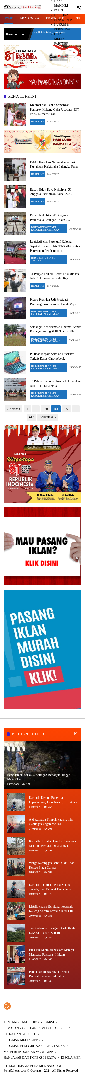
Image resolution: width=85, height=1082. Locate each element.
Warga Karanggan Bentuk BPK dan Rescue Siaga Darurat (51, 865)
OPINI (58, 34)
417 (31, 417)
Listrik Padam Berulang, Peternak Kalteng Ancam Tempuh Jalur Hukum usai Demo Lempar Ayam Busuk (53, 909)
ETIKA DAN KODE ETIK (21, 1034)
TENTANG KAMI (16, 1022)
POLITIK (60, 10)
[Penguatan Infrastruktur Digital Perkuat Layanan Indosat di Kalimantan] (16, 976)
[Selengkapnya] (76, 733)
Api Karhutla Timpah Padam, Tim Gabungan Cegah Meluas (51, 822)
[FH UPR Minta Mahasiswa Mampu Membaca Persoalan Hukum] (16, 954)
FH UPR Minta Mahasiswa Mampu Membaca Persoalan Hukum (51, 952)
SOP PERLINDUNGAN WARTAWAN (28, 1051)
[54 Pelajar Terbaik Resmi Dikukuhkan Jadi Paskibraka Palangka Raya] (15, 280)
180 (45, 409)
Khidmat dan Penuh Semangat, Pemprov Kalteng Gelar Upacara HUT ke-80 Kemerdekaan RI (54, 109)
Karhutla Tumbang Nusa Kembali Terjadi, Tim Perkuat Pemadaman (50, 887)
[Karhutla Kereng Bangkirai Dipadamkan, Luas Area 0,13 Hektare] (16, 802)
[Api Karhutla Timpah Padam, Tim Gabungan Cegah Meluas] (16, 824)
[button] (78, 7)
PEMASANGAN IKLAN (20, 1028)
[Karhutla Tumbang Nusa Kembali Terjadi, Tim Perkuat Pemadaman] (16, 889)
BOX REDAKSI (43, 1022)
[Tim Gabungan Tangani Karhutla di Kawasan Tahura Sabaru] (16, 933)
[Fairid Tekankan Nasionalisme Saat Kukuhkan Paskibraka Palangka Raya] (15, 169)
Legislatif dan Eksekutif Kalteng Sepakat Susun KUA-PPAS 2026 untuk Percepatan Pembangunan (55, 246)
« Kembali (13, 409)
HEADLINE (37, 121)
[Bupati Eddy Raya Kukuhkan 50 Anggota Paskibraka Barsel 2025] (15, 196)
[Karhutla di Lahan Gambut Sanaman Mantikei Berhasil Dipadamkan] (16, 846)
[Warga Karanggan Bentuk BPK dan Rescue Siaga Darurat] (16, 867)
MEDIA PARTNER (54, 1028)
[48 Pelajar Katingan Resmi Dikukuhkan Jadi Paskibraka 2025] (15, 389)
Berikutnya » (47, 417)
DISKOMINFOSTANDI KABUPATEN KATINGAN (45, 228)
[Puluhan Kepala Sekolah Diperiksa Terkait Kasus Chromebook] (15, 362)
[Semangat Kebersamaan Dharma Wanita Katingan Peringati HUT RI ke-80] (15, 335)
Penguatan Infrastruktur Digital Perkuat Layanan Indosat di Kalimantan (49, 974)
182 (66, 409)
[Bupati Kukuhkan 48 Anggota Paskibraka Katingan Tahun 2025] (15, 223)
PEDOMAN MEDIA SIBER (22, 1040)
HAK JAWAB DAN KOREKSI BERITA (30, 1057)
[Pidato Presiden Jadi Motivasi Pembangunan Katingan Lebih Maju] (15, 308)
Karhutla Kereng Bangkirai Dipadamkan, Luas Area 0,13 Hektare (53, 800)
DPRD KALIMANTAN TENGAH (43, 259)
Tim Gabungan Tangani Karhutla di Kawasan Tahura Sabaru (52, 930)
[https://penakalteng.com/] (22, 6)
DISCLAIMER (70, 1057)
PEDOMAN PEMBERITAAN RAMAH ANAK (34, 1046)
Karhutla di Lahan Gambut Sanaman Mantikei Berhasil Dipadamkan (52, 843)
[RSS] (7, 1006)
